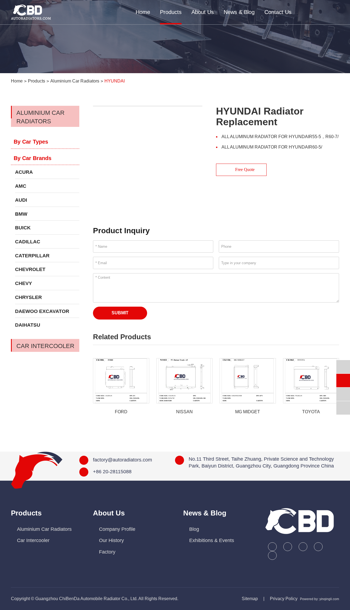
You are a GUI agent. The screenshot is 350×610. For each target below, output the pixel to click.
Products (171, 12)
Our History (111, 540)
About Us (202, 12)
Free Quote (244, 169)
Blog (194, 529)
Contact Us (277, 12)
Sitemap (250, 598)
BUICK (23, 227)
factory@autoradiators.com (122, 460)
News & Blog (239, 12)
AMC (20, 186)
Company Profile (117, 529)
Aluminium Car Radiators (74, 81)
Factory (107, 552)
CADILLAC (27, 241)
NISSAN (184, 411)
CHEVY (23, 283)
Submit (120, 312)
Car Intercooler (45, 346)
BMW (21, 214)
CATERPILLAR (32, 255)
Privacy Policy (284, 598)
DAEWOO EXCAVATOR (42, 311)
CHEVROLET (30, 269)
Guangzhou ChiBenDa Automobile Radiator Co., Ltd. (86, 598)
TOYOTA (311, 411)
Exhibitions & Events (211, 540)
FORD (121, 411)
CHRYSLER (28, 297)
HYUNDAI (114, 81)
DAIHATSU (27, 325)
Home (143, 12)
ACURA (24, 172)
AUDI (21, 200)
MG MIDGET (247, 411)
